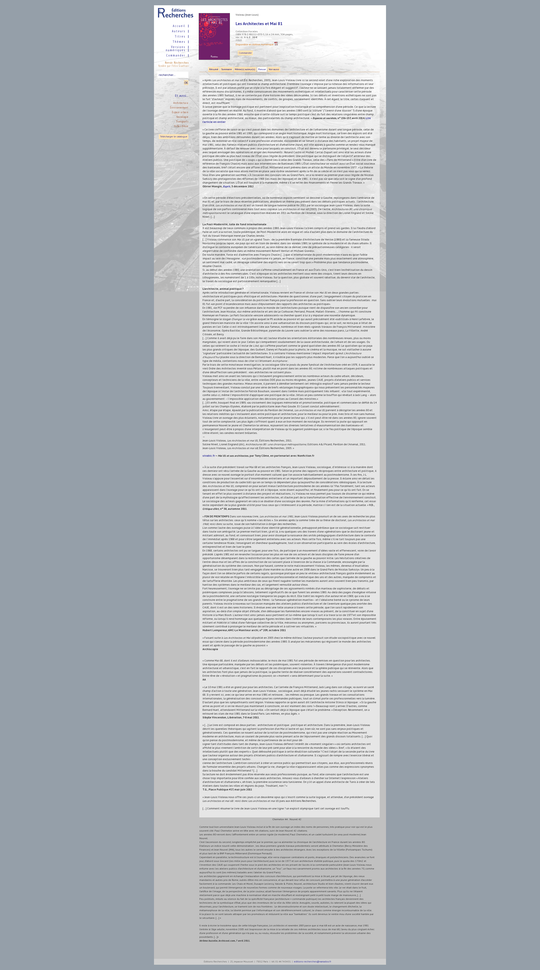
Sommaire (226, 69)
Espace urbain (180, 112)
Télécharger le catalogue (173, 136)
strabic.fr (208, 455)
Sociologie (182, 117)
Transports (182, 121)
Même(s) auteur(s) (245, 69)
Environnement (179, 107)
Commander (245, 53)
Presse (262, 69)
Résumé (213, 69)
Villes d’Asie (181, 126)
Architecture (180, 103)
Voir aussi (274, 69)
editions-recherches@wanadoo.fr (312, 961)
